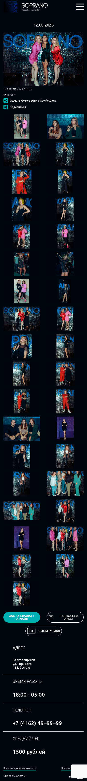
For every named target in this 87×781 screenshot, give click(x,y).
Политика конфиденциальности (19, 768)
